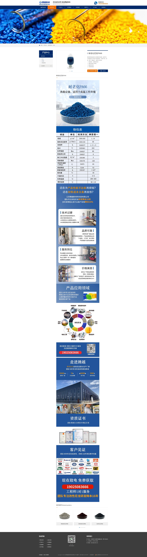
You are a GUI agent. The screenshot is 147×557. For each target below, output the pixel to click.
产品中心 (61, 7)
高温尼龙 (44, 62)
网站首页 (44, 7)
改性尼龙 (52, 7)
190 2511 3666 (95, 540)
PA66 (54, 45)
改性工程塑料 (46, 554)
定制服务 (78, 7)
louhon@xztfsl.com (94, 542)
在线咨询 (104, 70)
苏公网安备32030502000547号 (102, 554)
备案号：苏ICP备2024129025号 (82, 554)
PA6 (43, 59)
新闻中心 (86, 7)
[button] (79, 527)
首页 (41, 45)
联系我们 (104, 7)
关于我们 (95, 7)
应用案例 (69, 7)
